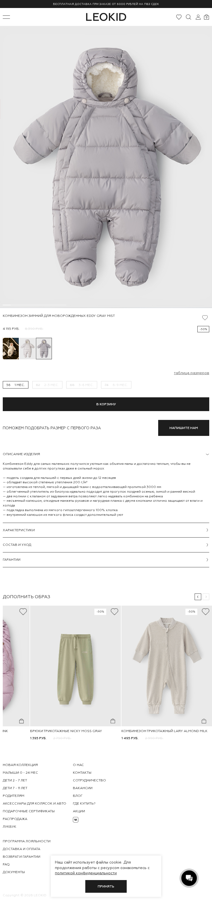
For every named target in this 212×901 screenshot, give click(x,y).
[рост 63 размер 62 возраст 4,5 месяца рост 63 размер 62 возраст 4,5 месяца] (106, 167)
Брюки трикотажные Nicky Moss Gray (66, 731)
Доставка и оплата (21, 849)
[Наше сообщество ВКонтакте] (75, 819)
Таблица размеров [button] (191, 373)
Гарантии (11, 560)
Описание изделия (21, 454)
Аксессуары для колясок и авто (34, 803)
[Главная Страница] (106, 17)
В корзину (106, 404)
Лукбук (9, 827)
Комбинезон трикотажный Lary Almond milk (164, 731)
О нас (78, 765)
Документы (14, 872)
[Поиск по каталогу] (188, 17)
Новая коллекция (20, 765)
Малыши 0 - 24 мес (20, 773)
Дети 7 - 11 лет (15, 788)
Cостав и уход (17, 545)
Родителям (13, 796)
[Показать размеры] (21, 721)
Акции (79, 811)
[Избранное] (179, 17)
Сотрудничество (89, 780)
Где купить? (84, 803)
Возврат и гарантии (21, 857)
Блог (78, 796)
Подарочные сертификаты (29, 811)
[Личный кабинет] (198, 17)
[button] (198, 597)
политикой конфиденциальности (86, 873)
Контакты (82, 773)
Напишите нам (183, 428)
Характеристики (19, 530)
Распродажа (15, 819)
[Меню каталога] (6, 17)
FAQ (6, 864)
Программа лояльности (27, 841)
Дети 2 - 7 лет (15, 780)
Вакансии (82, 788)
